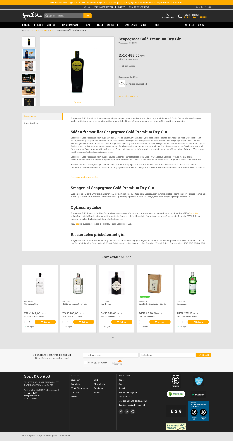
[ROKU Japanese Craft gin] (78, 283)
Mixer (74, 396)
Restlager (98, 388)
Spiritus (43, 30)
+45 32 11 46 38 (30, 393)
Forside (34, 30)
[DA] (32, 15)
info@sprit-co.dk (32, 395)
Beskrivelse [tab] (30, 116)
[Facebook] (121, 411)
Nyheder (75, 380)
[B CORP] (176, 381)
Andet (97, 392)
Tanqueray (182, 304)
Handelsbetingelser (103, 7)
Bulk (96, 380)
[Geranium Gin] (40, 283)
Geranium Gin (31, 304)
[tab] (113, 337)
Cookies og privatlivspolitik (132, 405)
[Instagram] (132, 411)
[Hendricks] (116, 283)
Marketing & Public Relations (133, 401)
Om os (87, 7)
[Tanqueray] (193, 283)
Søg (87, 16)
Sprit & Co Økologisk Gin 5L (152, 304)
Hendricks (106, 304)
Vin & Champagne (79, 388)
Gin (51, 30)
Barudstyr (76, 384)
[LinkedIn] (126, 411)
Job (120, 384)
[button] (52, 25)
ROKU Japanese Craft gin (74, 304)
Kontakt (121, 7)
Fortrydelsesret (126, 396)
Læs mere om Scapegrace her (85, 177)
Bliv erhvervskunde (139, 7)
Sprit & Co (193, 213)
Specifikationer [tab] (31, 123)
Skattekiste (99, 384)
